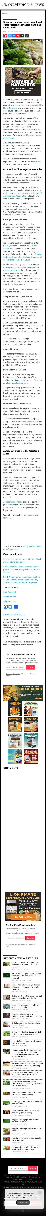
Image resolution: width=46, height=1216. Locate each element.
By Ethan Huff (23, 1097)
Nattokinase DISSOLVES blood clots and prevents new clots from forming (27, 997)
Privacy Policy (19, 1198)
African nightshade (25, 619)
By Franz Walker (25, 1028)
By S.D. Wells (24, 1059)
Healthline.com (9, 597)
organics (15, 633)
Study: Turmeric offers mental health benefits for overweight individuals (25, 1073)
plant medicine (26, 633)
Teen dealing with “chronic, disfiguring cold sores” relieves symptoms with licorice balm (26, 987)
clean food (35, 622)
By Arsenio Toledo (25, 1115)
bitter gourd (24, 622)
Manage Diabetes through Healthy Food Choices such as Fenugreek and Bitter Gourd (22, 257)
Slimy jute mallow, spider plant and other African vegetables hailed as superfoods (25, 965)
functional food (25, 625)
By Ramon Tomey (25, 1068)
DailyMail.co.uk (9, 592)
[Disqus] (23, 800)
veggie (16, 636)
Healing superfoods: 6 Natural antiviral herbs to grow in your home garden (26, 1033)
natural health (9, 630)
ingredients (24, 628)
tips (10, 636)
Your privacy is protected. (13, 674)
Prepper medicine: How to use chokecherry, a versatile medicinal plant (27, 1015)
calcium (37, 162)
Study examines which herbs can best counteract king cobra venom (26, 1148)
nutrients (36, 630)
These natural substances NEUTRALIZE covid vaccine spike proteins (26, 1094)
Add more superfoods (12, 502)
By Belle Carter (24, 1077)
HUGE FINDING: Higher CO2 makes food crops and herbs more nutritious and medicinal (26, 976)
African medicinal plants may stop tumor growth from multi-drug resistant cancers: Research (21, 569)
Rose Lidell (17, 31)
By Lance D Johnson (25, 980)
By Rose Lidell (24, 969)
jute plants (34, 628)
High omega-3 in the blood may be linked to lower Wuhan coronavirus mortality (27, 1064)
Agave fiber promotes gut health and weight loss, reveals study (26, 1006)
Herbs (15, 628)
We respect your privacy (31, 1181)
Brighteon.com (9, 601)
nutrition (7, 633)
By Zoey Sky (23, 992)
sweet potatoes (28, 421)
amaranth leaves (10, 622)
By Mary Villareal (25, 1088)
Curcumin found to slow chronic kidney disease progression (26, 1042)
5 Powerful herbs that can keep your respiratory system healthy (26, 1112)
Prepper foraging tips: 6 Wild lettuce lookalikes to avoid (26, 1121)
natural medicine (24, 630)
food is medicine (10, 625)
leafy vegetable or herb (17, 383)
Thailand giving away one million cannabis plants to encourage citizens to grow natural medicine (27, 1084)
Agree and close (23, 1203)
